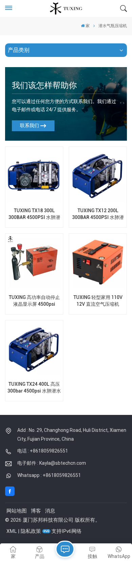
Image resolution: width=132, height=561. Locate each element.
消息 (50, 511)
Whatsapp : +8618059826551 (49, 475)
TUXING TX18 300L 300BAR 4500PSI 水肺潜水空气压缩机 (34, 214)
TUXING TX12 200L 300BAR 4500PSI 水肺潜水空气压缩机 (98, 214)
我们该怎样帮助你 (44, 85)
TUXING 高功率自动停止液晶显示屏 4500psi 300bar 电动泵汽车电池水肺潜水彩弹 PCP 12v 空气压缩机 (34, 301)
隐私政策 (31, 531)
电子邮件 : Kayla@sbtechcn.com (51, 463)
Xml (11, 531)
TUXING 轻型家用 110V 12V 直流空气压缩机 (98, 301)
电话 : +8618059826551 (42, 451)
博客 (36, 511)
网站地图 (16, 511)
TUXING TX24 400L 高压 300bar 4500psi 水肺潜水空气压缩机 (34, 387)
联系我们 (29, 125)
